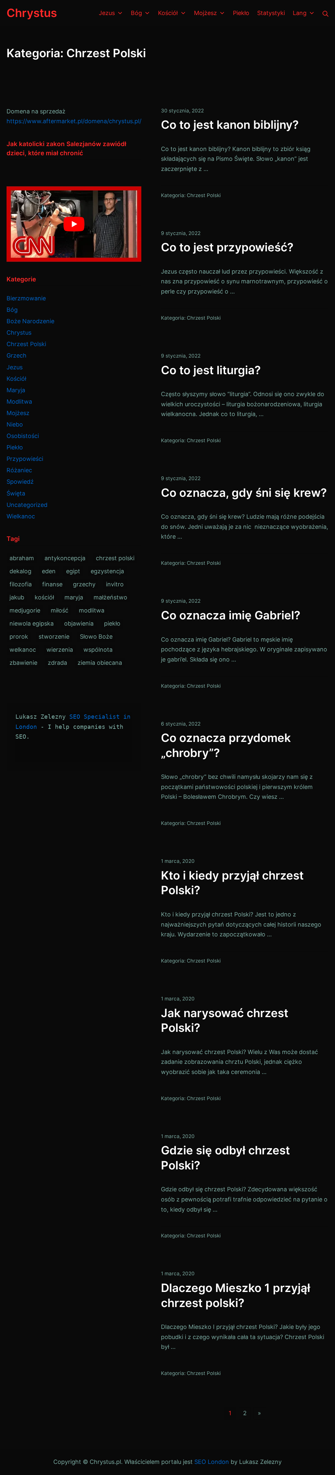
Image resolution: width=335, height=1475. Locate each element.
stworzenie (54, 636)
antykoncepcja (64, 558)
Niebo (15, 424)
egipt (73, 571)
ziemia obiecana (100, 662)
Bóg (12, 309)
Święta (16, 493)
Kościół (16, 378)
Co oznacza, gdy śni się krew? (244, 492)
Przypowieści (25, 458)
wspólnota (98, 649)
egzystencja (107, 571)
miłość (59, 610)
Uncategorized (27, 504)
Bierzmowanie (26, 298)
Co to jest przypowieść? (227, 247)
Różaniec (19, 470)
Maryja (16, 390)
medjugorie (24, 610)
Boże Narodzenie (30, 321)
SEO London (211, 1461)
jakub (16, 597)
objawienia (79, 623)
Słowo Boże (96, 636)
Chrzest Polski (204, 195)
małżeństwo (110, 597)
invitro (115, 584)
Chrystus (19, 332)
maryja (73, 597)
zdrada (57, 662)
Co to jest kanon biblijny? (230, 124)
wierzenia (59, 649)
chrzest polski (115, 558)
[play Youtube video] (74, 224)
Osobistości (23, 435)
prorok (18, 636)
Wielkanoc (21, 516)
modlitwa (91, 610)
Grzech (16, 355)
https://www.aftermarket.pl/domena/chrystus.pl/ (74, 121)
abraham (21, 558)
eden (49, 571)
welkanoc (22, 649)
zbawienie (23, 662)
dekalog (20, 571)
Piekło (15, 447)
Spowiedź (20, 481)
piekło (112, 623)
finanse (52, 584)
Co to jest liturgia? (211, 370)
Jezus (15, 367)
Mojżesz (18, 413)
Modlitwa (19, 401)
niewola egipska (31, 623)
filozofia (20, 584)
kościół (44, 597)
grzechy (84, 584)
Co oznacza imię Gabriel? (230, 615)
